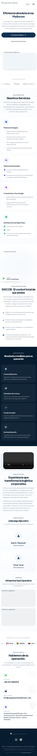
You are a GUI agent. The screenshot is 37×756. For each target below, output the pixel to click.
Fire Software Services (26, 752)
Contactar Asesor (18, 35)
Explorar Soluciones (18, 41)
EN (28, 4)
